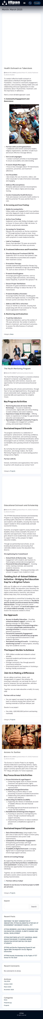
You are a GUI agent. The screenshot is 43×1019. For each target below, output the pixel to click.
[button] (24, 3)
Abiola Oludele (10, 74)
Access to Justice (12, 752)
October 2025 (8, 984)
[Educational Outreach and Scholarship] (21, 489)
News (12, 334)
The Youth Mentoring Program (17, 368)
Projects (12, 471)
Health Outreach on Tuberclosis (18, 68)
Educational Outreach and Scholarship (21, 505)
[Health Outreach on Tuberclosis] (21, 39)
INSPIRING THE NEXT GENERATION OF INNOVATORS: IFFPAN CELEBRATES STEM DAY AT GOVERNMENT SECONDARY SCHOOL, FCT (21, 923)
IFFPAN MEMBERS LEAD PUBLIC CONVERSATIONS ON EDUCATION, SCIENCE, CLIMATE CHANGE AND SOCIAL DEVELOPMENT (21, 931)
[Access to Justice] (21, 737)
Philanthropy (8, 1002)
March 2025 (7, 987)
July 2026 (7, 981)
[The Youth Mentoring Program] (21, 352)
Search (7, 901)
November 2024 (9, 989)
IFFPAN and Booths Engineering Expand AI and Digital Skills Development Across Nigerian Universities (19, 949)
